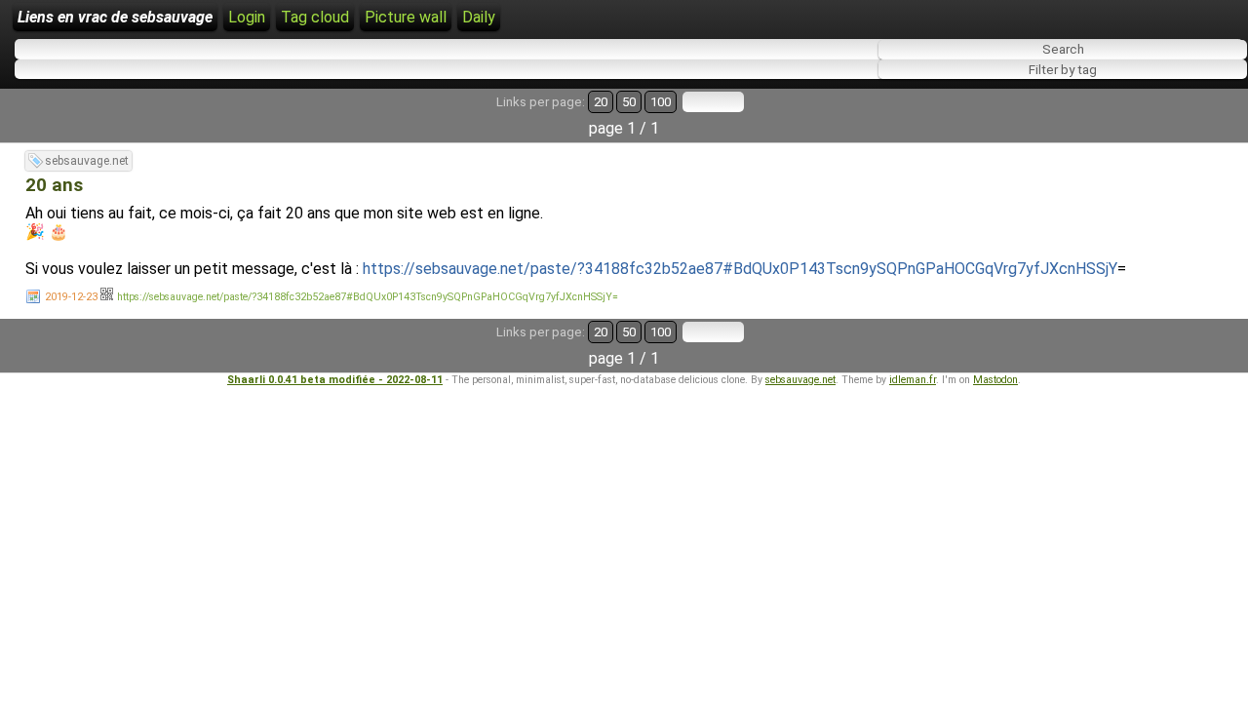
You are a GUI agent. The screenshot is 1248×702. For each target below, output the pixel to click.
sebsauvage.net (87, 161)
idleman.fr (912, 379)
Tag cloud (315, 17)
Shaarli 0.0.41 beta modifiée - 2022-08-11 (335, 379)
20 (600, 102)
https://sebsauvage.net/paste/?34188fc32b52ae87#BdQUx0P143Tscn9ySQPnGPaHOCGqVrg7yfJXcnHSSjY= (367, 297)
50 (629, 102)
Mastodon (995, 379)
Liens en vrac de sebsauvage (115, 17)
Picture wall (406, 17)
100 (660, 102)
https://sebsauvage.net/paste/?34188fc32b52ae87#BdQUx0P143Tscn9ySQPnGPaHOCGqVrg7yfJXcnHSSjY (740, 268)
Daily (478, 17)
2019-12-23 (71, 297)
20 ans (54, 185)
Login (246, 17)
